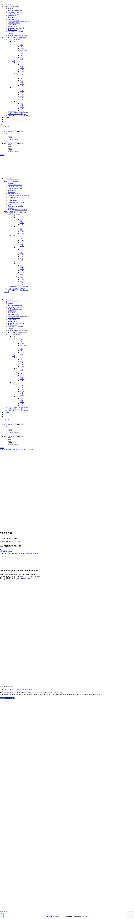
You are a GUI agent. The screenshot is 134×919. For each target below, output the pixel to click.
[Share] (3, 911)
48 (16, 73)
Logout (16, 139)
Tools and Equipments (15, 14)
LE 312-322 (23, 50)
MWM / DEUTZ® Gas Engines (18, 115)
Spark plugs (11, 17)
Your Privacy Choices (73, 916)
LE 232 (22, 94)
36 (16, 52)
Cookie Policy (19, 689)
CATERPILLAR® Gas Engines (18, 112)
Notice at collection (54, 916)
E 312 (21, 46)
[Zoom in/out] (6, 911)
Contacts (6, 117)
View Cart (2, 698)
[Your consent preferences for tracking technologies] (3, 915)
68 (16, 89)
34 (16, 43)
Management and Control (16, 28)
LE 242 (22, 96)
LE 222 (22, 92)
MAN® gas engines (14, 39)
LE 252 (22, 98)
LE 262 (22, 100)
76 (16, 62)
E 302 (21, 45)
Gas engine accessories (15, 12)
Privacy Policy (29, 689)
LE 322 (22, 75)
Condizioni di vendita (6, 689)
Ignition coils (12, 16)
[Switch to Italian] (5, 121)
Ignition (10, 8)
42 (16, 77)
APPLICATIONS (9, 37)
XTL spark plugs (13, 19)
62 (16, 101)
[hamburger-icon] (1, 1)
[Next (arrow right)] (3, 913)
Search (2, 127)
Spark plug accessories (15, 10)
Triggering (11, 33)
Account (10, 139)
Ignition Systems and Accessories (18, 35)
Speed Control (12, 26)
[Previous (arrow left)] (1, 913)
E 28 (13, 61)
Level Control (12, 24)
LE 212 (22, 68)
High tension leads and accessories (18, 21)
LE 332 (22, 85)
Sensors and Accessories (15, 31)
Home (2, 449)
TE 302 (22, 71)
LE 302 (22, 48)
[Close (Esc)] (1, 911)
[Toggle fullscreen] (4, 911)
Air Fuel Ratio (12, 30)
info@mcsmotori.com (23, 578)
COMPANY (8, 4)
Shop (5, 6)
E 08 (13, 41)
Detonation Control (14, 23)
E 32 (13, 87)
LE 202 (22, 57)
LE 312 (22, 82)
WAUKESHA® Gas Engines (17, 114)
